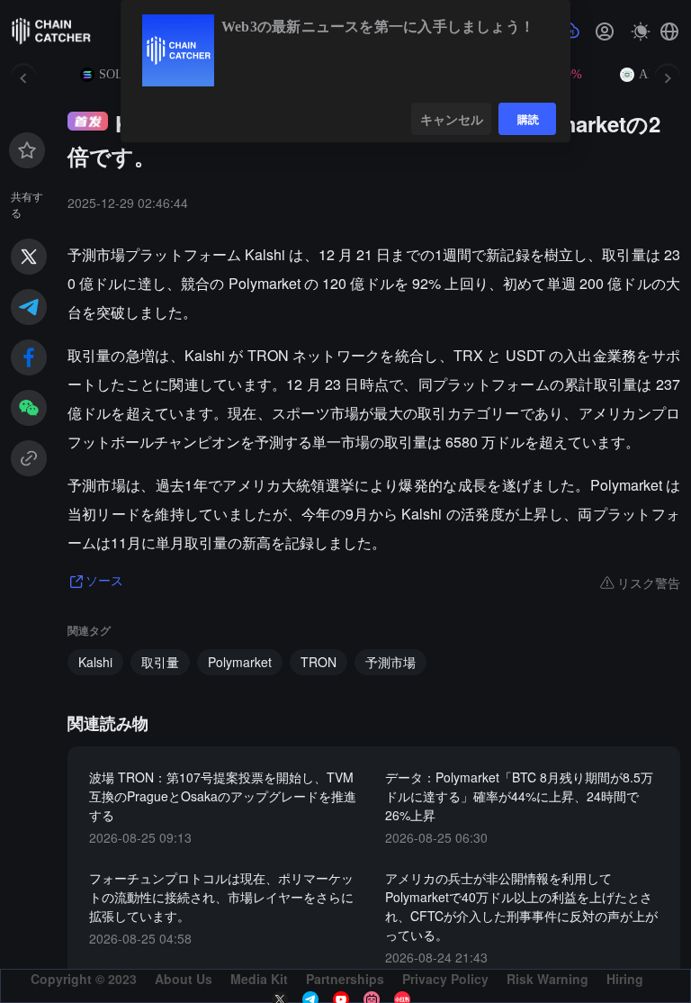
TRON (319, 662)
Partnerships (345, 979)
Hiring (624, 979)
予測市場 (390, 662)
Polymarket (240, 662)
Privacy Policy (445, 979)
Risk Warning (547, 979)
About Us (183, 979)
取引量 (160, 662)
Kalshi (95, 662)
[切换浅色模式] (640, 31)
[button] (669, 31)
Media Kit (259, 979)
